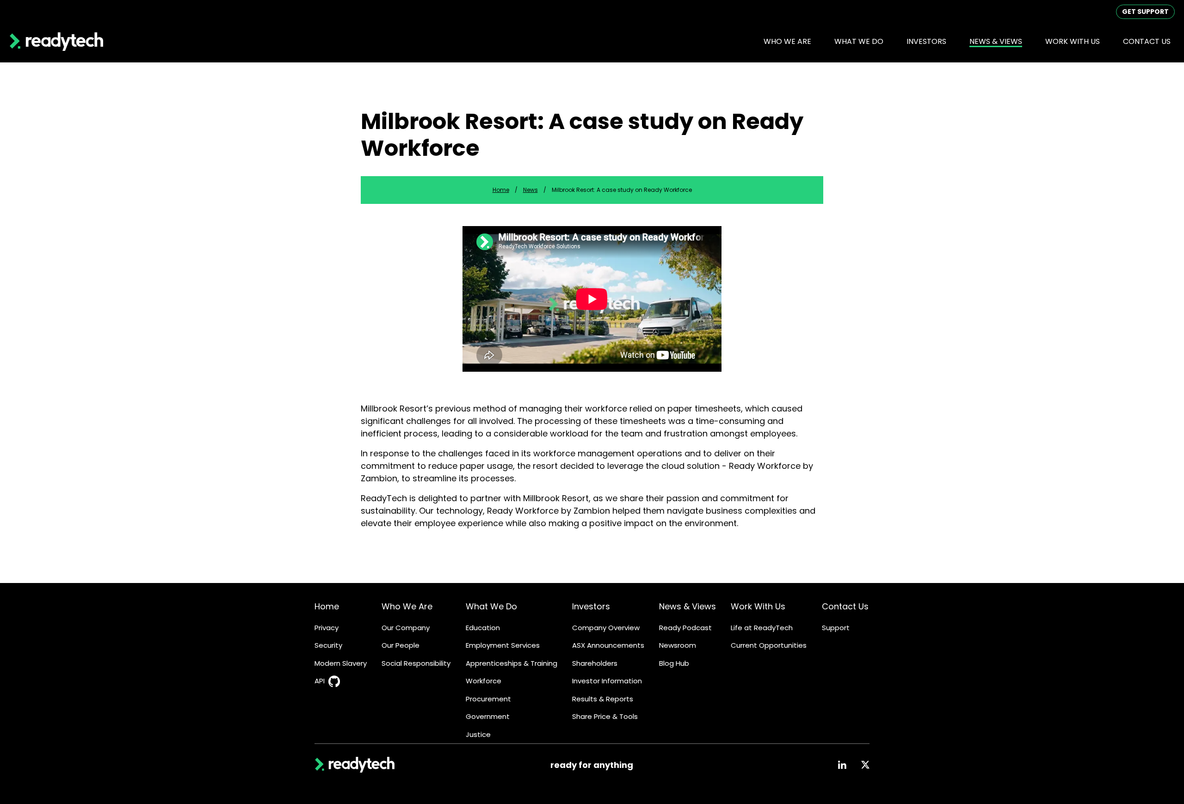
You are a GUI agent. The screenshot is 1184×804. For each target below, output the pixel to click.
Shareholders (594, 663)
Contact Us (1147, 41)
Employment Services (503, 645)
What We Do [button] (858, 41)
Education (483, 627)
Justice (478, 734)
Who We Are (407, 606)
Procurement (488, 699)
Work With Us (758, 606)
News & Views (687, 606)
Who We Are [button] (787, 41)
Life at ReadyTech (762, 627)
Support (836, 627)
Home (501, 190)
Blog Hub (674, 663)
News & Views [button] (995, 41)
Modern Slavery (340, 663)
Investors (591, 606)
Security (328, 645)
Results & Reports (602, 699)
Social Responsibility (416, 663)
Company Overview (606, 627)
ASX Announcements (608, 645)
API (319, 681)
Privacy (326, 627)
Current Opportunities (769, 645)
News (530, 190)
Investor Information (607, 681)
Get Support (1145, 11)
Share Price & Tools (605, 716)
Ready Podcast (685, 627)
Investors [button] (926, 41)
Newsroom (677, 645)
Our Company (406, 627)
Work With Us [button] (1072, 41)
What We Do (491, 606)
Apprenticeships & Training (511, 663)
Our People (400, 645)
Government (488, 716)
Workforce (483, 681)
